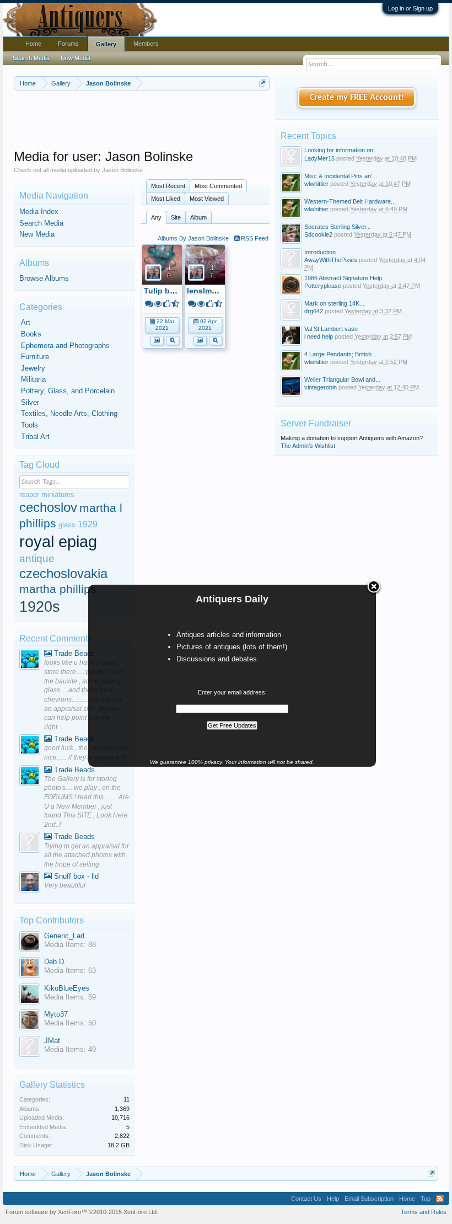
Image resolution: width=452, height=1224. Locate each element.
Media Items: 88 (70, 944)
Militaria (33, 379)
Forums (68, 43)
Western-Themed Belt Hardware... (350, 201)
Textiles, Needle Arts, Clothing (69, 413)
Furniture (35, 356)
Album (198, 217)
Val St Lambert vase (331, 328)
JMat (52, 1040)
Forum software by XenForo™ (82, 1212)
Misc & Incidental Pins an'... (340, 176)
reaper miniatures (46, 494)
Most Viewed (207, 198)
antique (37, 558)
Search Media (41, 223)
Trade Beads (73, 653)
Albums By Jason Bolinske (193, 238)
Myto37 (56, 1014)
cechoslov (48, 507)
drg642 (313, 311)
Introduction (320, 252)
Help (333, 1198)
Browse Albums (44, 278)
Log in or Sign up (410, 8)
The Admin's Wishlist (308, 445)
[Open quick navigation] (262, 83)
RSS (440, 1198)
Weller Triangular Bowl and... (342, 379)
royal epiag (58, 541)
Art (25, 322)
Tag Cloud (39, 464)
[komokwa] (29, 660)
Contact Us (306, 1198)
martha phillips (57, 589)
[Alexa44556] (29, 844)
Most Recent (168, 186)
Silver (30, 402)
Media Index (38, 211)
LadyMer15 (319, 158)
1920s (39, 606)
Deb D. (55, 962)
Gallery (106, 44)
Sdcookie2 (318, 234)
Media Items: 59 (70, 997)
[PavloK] (29, 883)
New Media (37, 234)
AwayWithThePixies (330, 259)
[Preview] (172, 339)
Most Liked (165, 198)
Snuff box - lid (75, 876)
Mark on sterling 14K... (334, 303)
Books (31, 334)
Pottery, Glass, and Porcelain (68, 391)
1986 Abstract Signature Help (343, 278)
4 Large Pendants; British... (340, 354)
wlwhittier (316, 183)
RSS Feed (253, 238)
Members (146, 43)
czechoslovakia (63, 573)
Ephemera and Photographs (65, 345)
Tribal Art (35, 436)
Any (156, 217)
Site (176, 217)
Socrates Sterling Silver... (337, 226)
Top (426, 1198)
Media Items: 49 (70, 1049)
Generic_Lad (64, 936)
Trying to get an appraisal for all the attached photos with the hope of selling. (86, 855)
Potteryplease (322, 285)
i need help (318, 336)
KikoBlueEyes (66, 988)
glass (67, 525)
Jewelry (33, 368)
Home (33, 43)
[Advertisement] (214, 121)
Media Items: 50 (70, 1023)
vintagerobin (320, 387)
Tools (29, 425)
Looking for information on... (341, 150)
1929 (88, 524)
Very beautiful (64, 885)
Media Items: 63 (70, 970)
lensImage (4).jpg (219, 290)
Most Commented (218, 186)
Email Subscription (369, 1198)
